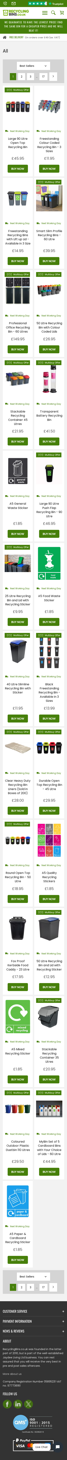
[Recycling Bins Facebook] (7, 1404)
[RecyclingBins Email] (13, 3)
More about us (12, 1374)
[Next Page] (53, 76)
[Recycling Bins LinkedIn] (17, 1404)
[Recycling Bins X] (28, 1404)
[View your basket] (61, 13)
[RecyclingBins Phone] (5, 3)
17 (43, 76)
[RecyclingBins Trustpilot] (45, 3)
